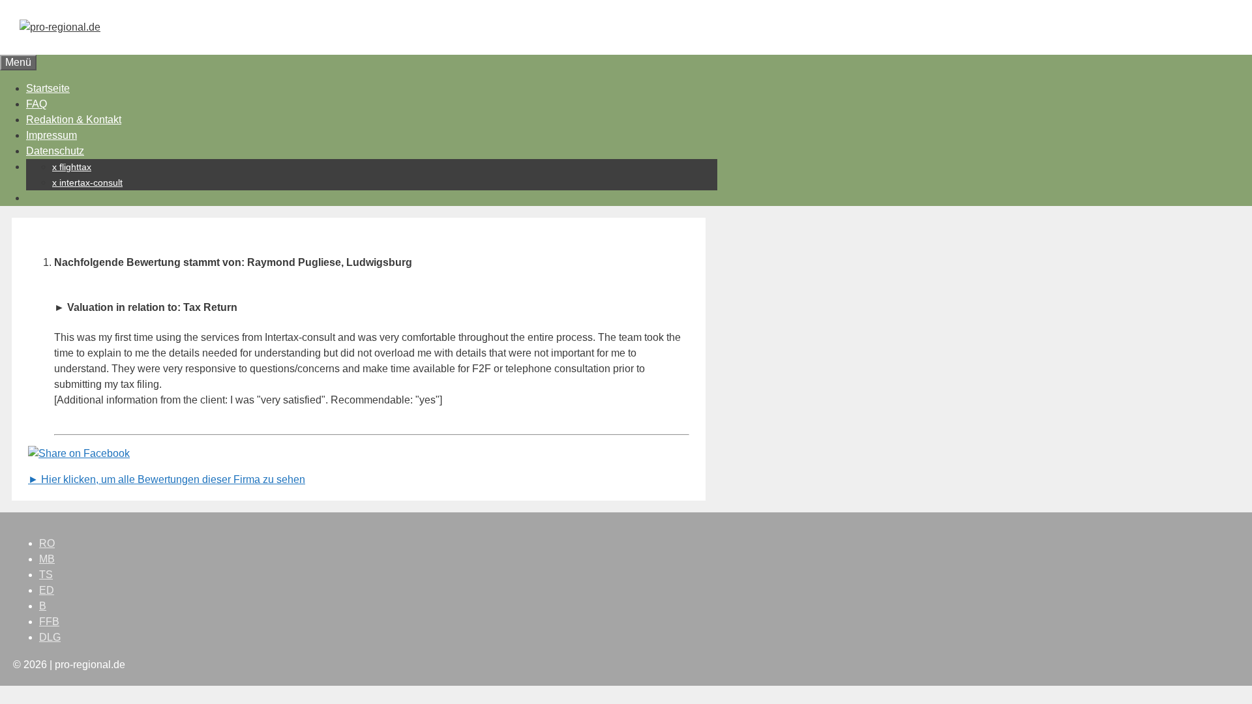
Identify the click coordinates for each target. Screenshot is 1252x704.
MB (47, 559)
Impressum (51, 135)
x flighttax (71, 167)
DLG (50, 637)
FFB (49, 621)
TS (46, 574)
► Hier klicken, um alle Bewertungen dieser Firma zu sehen (166, 479)
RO (47, 543)
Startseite (48, 88)
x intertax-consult (87, 182)
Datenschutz (55, 150)
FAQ (36, 104)
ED (46, 590)
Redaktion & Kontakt (73, 119)
